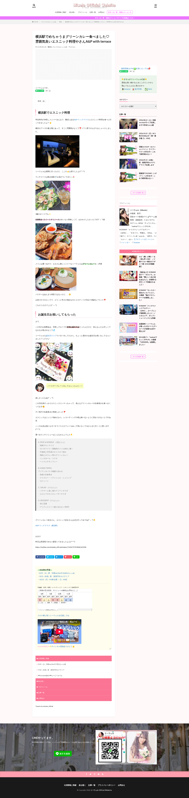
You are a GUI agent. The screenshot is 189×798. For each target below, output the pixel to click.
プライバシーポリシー (106, 785)
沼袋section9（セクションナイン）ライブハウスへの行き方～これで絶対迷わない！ (147, 150)
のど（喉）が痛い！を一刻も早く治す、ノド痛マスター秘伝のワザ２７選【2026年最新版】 (147, 261)
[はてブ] (59, 556)
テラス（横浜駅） (52, 525)
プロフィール (82, 12)
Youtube (136, 242)
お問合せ (101, 12)
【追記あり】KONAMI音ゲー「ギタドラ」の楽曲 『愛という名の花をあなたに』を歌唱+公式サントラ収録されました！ (147, 278)
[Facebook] (40, 556)
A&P (76, 119)
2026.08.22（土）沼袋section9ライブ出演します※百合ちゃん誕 (147, 122)
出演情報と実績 (60, 12)
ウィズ (80, 119)
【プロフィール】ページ (142, 239)
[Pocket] (68, 556)
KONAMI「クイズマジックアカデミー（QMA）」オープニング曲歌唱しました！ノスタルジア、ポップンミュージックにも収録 (147, 312)
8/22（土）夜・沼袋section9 (56, 573)
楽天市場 (138, 89)
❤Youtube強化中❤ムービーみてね (50, 675)
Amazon (127, 89)
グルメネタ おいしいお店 (48, 22)
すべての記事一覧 (138, 192)
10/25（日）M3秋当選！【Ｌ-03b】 (53, 579)
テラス (86, 119)
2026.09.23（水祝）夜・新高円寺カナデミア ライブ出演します (147, 162)
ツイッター (125, 242)
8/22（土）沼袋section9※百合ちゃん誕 (52, 664)
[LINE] (76, 556)
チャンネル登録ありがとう (61, 646)
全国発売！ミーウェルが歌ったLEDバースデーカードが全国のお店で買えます (148, 327)
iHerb (149, 89)
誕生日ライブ (51, 336)
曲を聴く (72, 12)
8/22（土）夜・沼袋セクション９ (119, 12)
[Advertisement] (74, 64)
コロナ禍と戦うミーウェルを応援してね (53, 615)
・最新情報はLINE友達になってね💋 (134, 68)
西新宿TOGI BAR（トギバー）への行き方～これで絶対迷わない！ (148, 175)
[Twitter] (50, 556)
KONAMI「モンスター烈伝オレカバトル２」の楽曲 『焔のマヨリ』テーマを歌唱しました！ (147, 295)
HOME (36, 22)
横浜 (60, 22)
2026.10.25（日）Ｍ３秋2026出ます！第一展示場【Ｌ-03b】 (147, 135)
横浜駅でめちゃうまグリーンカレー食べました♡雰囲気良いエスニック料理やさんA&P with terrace (94, 22)
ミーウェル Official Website (101, 790)
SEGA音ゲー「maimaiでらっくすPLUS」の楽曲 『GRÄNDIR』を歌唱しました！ (148, 341)
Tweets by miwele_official (44, 706)
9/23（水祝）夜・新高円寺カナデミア (54, 576)
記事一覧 (93, 12)
